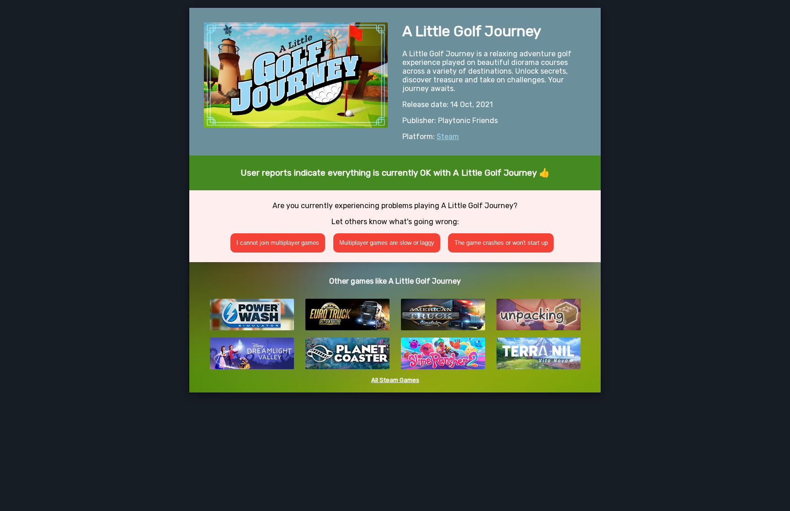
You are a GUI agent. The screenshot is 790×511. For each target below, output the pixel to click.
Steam (448, 136)
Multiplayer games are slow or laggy (386, 242)
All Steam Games (395, 380)
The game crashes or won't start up (501, 242)
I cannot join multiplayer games (277, 242)
